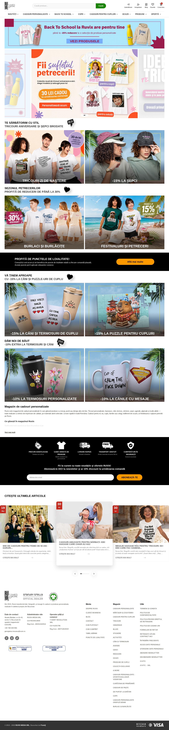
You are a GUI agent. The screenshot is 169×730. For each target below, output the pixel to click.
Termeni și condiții (148, 608)
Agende (116, 646)
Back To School (63, 14)
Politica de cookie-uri (150, 626)
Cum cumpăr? (92, 629)
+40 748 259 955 (11, 628)
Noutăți (12, 14)
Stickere (117, 633)
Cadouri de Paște (121, 688)
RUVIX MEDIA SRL (23, 725)
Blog (88, 617)
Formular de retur (149, 630)
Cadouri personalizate (35, 14)
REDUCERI (117, 654)
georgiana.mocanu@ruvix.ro (15, 631)
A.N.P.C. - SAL (145, 665)
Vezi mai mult (10, 432)
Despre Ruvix (92, 608)
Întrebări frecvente (149, 640)
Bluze (115, 629)
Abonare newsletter (149, 653)
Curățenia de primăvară (123, 683)
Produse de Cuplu (121, 662)
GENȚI (115, 650)
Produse (140, 14)
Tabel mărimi (91, 633)
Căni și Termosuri (121, 641)
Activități (117, 637)
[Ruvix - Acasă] (11, 596)
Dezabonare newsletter (151, 657)
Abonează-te (129, 477)
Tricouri (117, 621)
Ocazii (125, 14)
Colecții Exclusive (121, 666)
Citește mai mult (11, 558)
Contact (90, 621)
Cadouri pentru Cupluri (124, 617)
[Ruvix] (10, 5)
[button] (75, 574)
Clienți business (93, 613)
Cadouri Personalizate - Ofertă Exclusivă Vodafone (124, 677)
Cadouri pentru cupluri (103, 14)
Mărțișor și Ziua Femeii (123, 613)
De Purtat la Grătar (122, 692)
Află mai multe (135, 262)
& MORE (116, 670)
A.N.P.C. (143, 661)
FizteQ (43, 725)
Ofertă (155, 14)
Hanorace (117, 625)
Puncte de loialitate (95, 637)
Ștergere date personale (151, 649)
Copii (80, 14)
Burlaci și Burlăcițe (122, 706)
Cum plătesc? (92, 625)
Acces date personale (150, 645)
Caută (101, 6)
